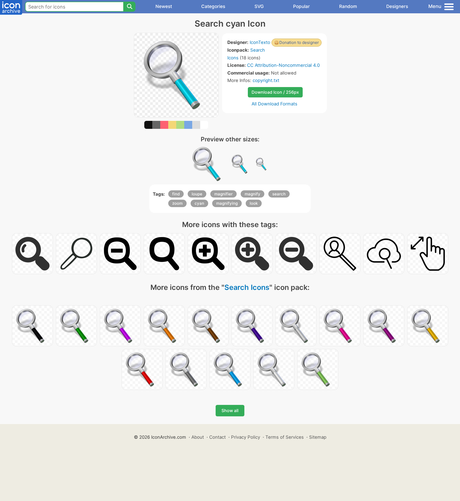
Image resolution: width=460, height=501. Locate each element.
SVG (259, 6)
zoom (177, 203)
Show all (230, 410)
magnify (252, 193)
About (197, 437)
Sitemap (317, 437)
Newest (163, 6)
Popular (301, 6)
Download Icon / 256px (275, 92)
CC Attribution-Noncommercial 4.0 (283, 65)
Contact (217, 437)
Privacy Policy (245, 437)
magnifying (227, 203)
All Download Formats (274, 103)
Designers (397, 6)
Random (348, 6)
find (176, 193)
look (254, 203)
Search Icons (246, 287)
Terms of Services (284, 437)
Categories (213, 6)
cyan (199, 203)
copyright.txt (266, 80)
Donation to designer (299, 42)
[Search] (129, 7)
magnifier (223, 193)
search (279, 193)
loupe (197, 193)
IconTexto (260, 42)
